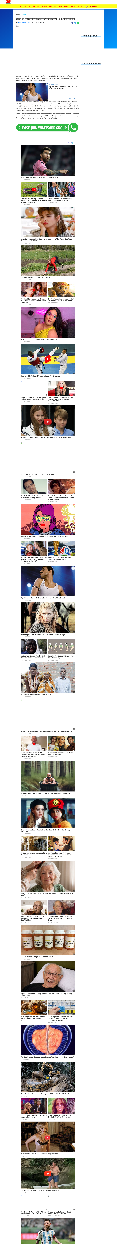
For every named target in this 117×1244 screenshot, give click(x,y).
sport (24, 14)
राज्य (38, 6)
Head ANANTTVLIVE (24, 22)
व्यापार (50, 6)
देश (29, 6)
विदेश (34, 6)
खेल (55, 6)
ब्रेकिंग (25, 6)
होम (20, 6)
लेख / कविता (80, 6)
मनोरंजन (66, 6)
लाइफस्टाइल (72, 6)
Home (18, 14)
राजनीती (60, 6)
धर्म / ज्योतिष (44, 6)
